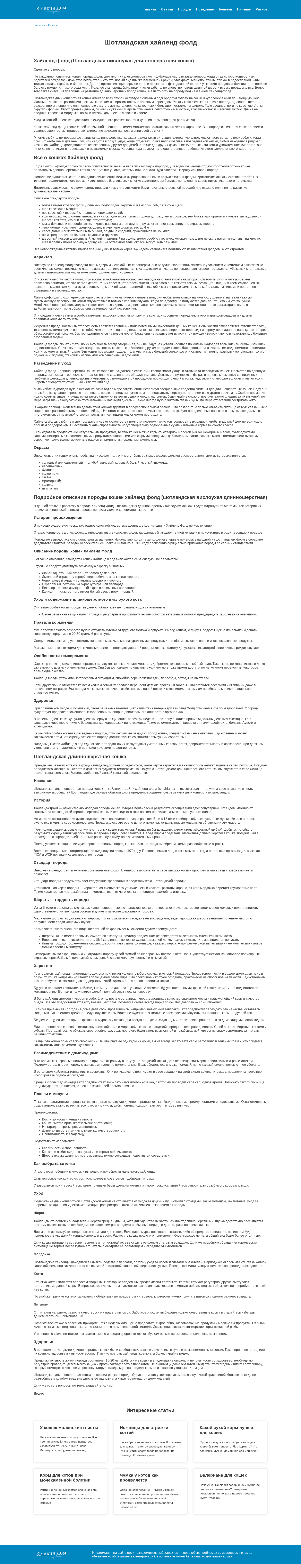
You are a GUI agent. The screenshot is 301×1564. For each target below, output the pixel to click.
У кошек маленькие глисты (69, 1427)
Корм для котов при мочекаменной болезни (65, 1477)
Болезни (225, 9)
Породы (184, 9)
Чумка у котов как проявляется (139, 1477)
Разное (261, 9)
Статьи (167, 9)
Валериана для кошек (223, 1475)
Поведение (205, 9)
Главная (150, 9)
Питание (244, 9)
